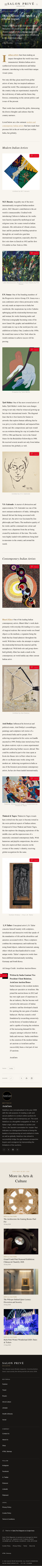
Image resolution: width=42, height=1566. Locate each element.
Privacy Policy (6, 1507)
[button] (6, 4)
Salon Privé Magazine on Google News (23, 1530)
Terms (25, 1546)
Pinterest (5, 1483)
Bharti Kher (7, 619)
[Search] (37, 4)
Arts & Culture (9, 11)
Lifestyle (5, 1408)
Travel (4, 1390)
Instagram (5, 1465)
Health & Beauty (7, 1414)
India (11, 1068)
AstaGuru (7, 1106)
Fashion (4, 1384)
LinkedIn (5, 1489)
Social (4, 1420)
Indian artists (13, 54)
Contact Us (5, 1434)
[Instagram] (4, 1149)
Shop (4, 1445)
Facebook (5, 1471)
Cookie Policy (6, 1513)
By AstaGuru (7, 43)
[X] (21, 1078)
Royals (4, 1396)
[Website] (17, 1149)
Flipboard (5, 1495)
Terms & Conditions (8, 1519)
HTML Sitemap (7, 1451)
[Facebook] (26, 1078)
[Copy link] (11, 1078)
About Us (5, 1439)
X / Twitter (5, 1477)
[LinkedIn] (32, 1078)
